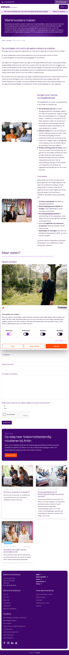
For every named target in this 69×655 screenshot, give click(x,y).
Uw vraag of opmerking (10, 374)
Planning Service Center (42, 603)
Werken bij (6, 600)
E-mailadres (6, 355)
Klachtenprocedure (8, 635)
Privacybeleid (6, 603)
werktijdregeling (47, 213)
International (40, 581)
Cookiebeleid (7, 606)
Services (9, 40)
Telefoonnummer (8, 364)
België (38, 574)
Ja (4, 405)
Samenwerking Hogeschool (10, 632)
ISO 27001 (6, 597)
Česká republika (41, 577)
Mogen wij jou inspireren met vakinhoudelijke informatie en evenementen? (26, 403)
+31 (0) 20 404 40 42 (9, 2)
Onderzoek (39, 600)
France (38, 579)
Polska (38, 584)
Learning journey (7, 629)
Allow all (56, 346)
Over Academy (7, 623)
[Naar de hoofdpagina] (9, 7)
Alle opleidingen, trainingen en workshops (15, 617)
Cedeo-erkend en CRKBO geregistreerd (14, 626)
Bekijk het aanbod (59, 11)
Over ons (5, 594)
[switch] (26, 334)
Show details (59, 340)
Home (3, 40)
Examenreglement (8, 638)
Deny (12, 346)
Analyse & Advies (40, 597)
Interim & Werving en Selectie (44, 594)
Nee (5, 408)
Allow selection (34, 346)
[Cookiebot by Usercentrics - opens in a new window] (59, 308)
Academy (38, 606)
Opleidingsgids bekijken (9, 620)
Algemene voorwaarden (9, 608)
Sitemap (38, 652)
